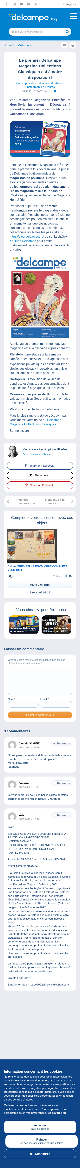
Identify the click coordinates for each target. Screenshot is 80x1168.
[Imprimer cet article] (72, 45)
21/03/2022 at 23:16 (29, 747)
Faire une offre (40, 584)
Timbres (50, 86)
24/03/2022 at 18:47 (29, 787)
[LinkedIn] (28, 4)
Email (44, 699)
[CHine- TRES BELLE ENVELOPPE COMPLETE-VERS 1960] (32, 561)
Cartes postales (26, 83)
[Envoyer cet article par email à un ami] (64, 45)
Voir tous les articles (36, 454)
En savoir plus (57, 1112)
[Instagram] (14, 4)
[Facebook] (7, 4)
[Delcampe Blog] (40, 18)
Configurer (42, 1153)
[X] (36, 4)
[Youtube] (21, 4)
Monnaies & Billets (49, 83)
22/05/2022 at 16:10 (29, 819)
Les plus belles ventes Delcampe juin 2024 (56, 630)
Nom (11, 699)
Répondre (63, 743)
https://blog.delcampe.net (27, 236)
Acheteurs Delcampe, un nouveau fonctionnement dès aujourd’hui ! (23, 630)
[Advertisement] (40, 1042)
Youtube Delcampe (23, 241)
